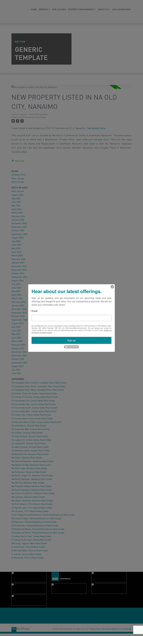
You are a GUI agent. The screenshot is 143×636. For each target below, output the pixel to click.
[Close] (112, 286)
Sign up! (71, 340)
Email (34, 311)
